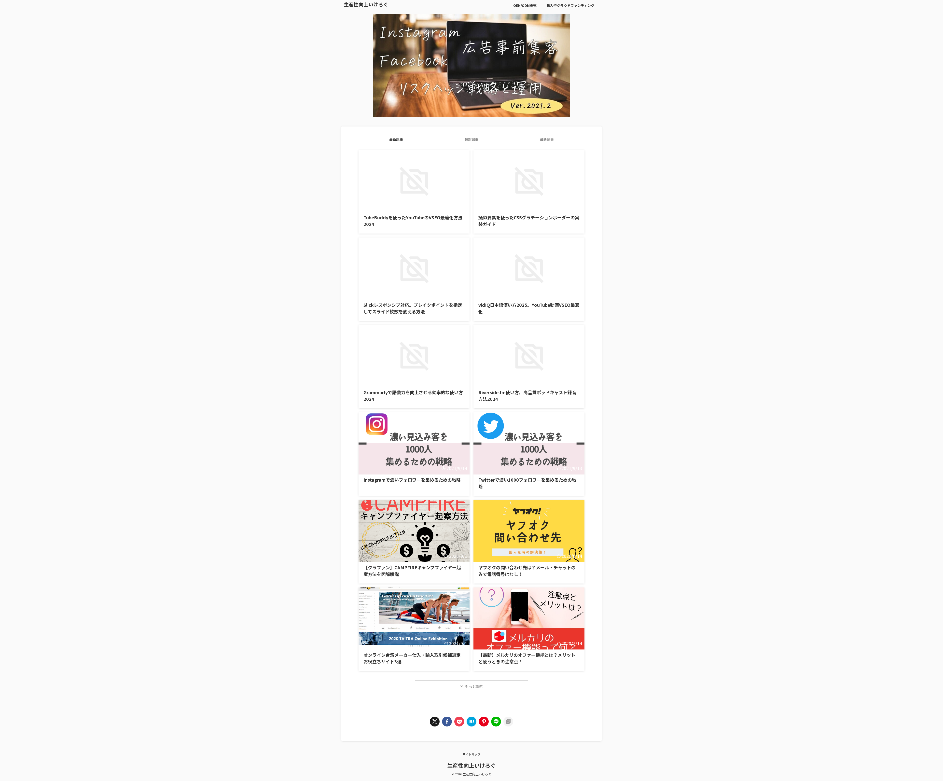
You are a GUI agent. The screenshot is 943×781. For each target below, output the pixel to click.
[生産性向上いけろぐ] (471, 721)
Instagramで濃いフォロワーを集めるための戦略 (412, 479)
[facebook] (447, 721)
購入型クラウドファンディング (570, 5)
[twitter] (435, 721)
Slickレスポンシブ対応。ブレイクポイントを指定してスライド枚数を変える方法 (412, 308)
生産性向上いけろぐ (366, 4)
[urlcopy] (508, 721)
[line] (496, 721)
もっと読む (474, 686)
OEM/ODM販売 (525, 5)
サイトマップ (471, 754)
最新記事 (396, 139)
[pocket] (459, 721)
